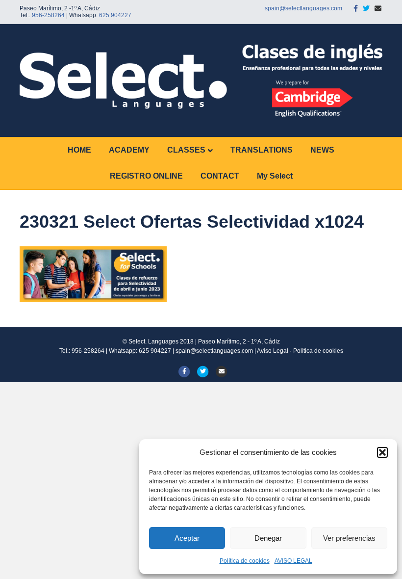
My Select (275, 176)
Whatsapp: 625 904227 (141, 350)
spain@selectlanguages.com (303, 8)
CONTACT (220, 176)
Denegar (268, 538)
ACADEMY (129, 150)
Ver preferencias (349, 538)
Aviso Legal (272, 350)
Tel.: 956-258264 (81, 350)
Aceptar (187, 538)
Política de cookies (245, 560)
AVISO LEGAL (293, 560)
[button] (382, 452)
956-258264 (48, 15)
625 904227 (115, 15)
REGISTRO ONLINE (146, 176)
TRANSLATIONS (261, 150)
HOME (79, 150)
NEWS (322, 150)
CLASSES (186, 150)
